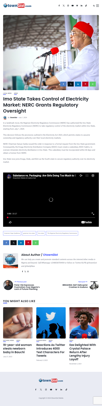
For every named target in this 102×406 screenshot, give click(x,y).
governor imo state (29, 233)
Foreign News (41, 340)
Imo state (41, 233)
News (16, 93)
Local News (7, 93)
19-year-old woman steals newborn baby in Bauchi (17, 348)
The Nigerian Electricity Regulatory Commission (62, 233)
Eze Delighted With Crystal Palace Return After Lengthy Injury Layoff (82, 352)
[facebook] (63, 84)
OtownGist (13, 117)
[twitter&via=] (71, 84)
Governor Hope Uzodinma (12, 233)
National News (8, 340)
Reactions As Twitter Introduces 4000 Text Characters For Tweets (50, 350)
